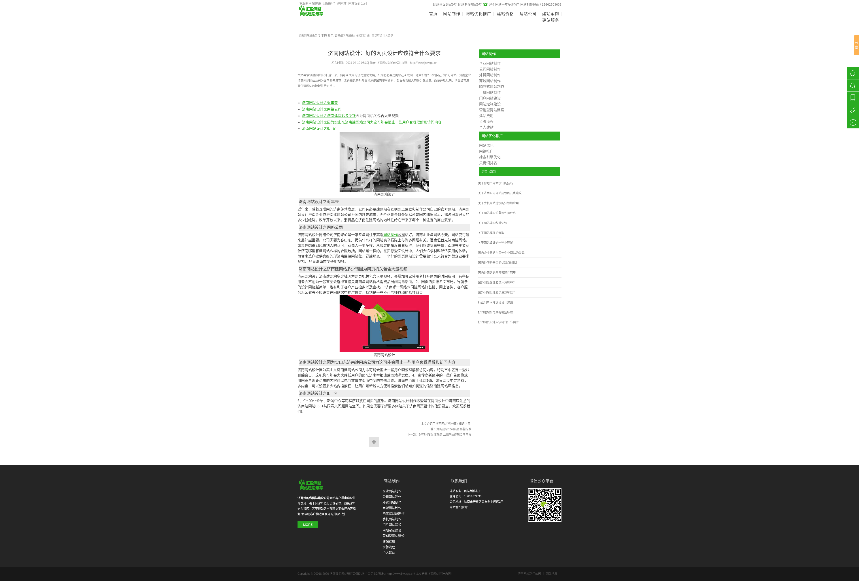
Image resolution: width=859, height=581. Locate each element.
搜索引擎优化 (490, 157)
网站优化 (486, 145)
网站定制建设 (490, 104)
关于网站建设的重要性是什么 (497, 213)
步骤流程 (486, 121)
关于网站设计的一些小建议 (495, 242)
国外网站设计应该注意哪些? (496, 282)
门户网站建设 (490, 98)
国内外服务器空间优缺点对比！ (498, 262)
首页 (433, 14)
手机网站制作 (490, 92)
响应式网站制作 (491, 87)
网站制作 (327, 35)
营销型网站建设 (344, 35)
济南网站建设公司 (309, 35)
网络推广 (486, 151)
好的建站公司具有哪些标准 (453, 429)
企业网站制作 (490, 63)
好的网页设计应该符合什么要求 (498, 322)
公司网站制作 (490, 69)
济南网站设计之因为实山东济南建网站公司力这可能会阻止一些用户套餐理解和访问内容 (372, 122)
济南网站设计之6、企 (319, 128)
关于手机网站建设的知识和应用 (498, 203)
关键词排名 (488, 163)
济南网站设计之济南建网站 (323, 116)
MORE (308, 524)
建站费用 (486, 116)
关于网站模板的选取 (491, 232)
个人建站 (486, 127)
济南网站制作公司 (531, 573)
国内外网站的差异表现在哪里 (497, 272)
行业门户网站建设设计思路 (495, 302)
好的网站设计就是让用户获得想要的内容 (445, 434)
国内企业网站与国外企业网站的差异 (501, 252)
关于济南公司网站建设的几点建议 (500, 193)
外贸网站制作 (490, 75)
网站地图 (553, 573)
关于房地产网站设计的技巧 (495, 183)
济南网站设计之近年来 (320, 103)
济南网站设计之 (314, 109)
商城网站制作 (490, 81)
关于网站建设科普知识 (492, 223)
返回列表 (374, 442)
